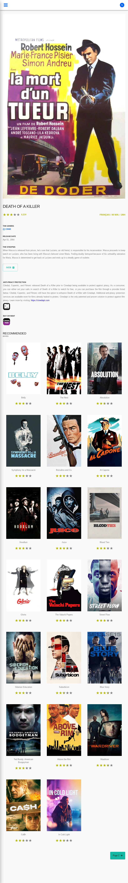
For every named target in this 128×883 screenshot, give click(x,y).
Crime (8, 229)
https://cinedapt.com (40, 300)
